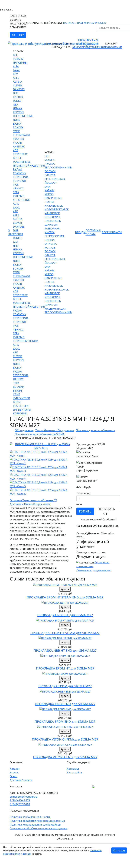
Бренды (80, 232)
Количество (83, 493)
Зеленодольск (55, 179)
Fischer (18, 97)
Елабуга (50, 175)
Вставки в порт (18, 388)
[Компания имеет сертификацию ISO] (93, 786)
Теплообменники (25, 341)
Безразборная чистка (54, 238)
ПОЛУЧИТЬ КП (106, 511)
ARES (16, 78)
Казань (49, 190)
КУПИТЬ (85, 511)
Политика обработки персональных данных (37, 821)
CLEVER (17, 85)
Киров (49, 194)
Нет (21, 35)
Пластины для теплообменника (95, 430)
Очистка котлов (51, 245)
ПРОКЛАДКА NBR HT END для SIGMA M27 (65, 650)
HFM (16, 245)
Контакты (115, 232)
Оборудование (24, 430)
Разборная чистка (52, 230)
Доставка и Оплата (93, 232)
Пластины (20, 62)
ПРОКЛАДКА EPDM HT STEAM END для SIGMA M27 (65, 597)
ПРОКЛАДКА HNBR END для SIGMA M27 (65, 704)
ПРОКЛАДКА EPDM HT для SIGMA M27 (65, 668)
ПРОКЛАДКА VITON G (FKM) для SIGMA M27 (65, 739)
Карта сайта (74, 772)
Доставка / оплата (21, 780)
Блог (105, 232)
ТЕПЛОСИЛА (20, 177)
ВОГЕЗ (17, 158)
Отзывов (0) (49, 500)
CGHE (16, 394)
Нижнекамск (54, 205)
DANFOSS (19, 89)
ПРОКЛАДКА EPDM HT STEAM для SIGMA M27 (65, 633)
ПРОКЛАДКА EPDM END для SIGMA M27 (65, 721)
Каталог (15, 768)
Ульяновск (52, 213)
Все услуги (49, 158)
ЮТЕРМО (19, 196)
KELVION (18, 112)
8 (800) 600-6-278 (88, 39)
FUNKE (17, 100)
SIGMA (17, 123)
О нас (10, 232)
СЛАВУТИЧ (19, 173)
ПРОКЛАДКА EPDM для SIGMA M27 (65, 686)
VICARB (17, 142)
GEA (15, 104)
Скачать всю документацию (93, 570)
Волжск (50, 171)
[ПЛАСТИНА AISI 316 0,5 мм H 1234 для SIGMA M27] (41, 446)
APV (15, 74)
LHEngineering (23, 116)
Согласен (119, 850)
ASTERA (17, 81)
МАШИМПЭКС (22, 162)
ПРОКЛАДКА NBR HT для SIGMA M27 (65, 615)
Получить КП (113, 47)
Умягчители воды (21, 400)
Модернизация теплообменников (58, 310)
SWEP (16, 131)
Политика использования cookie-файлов (35, 824)
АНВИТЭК (19, 146)
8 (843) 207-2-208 (88, 43)
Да (13, 35)
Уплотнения (21, 200)
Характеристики (32, 500)
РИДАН (17, 169)
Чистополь (53, 221)
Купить (65, 589)
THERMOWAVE (21, 135)
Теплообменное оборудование (54, 430)
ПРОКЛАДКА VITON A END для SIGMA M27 (65, 757)
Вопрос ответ (41, 504)
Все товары (18, 57)
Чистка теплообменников (58, 165)
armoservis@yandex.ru (88, 47)
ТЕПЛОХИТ (19, 181)
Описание (16, 500)
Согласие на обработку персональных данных (38, 828)
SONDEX (18, 127)
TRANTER (18, 139)
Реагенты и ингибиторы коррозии (22, 409)
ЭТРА (16, 192)
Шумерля (51, 224)
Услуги (14, 772)
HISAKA (17, 108)
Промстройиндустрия (29, 165)
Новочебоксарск (57, 209)
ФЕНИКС (18, 188)
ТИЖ (16, 184)
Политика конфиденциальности (30, 817)
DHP (15, 93)
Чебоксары (52, 217)
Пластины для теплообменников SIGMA (39, 434)
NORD (16, 120)
